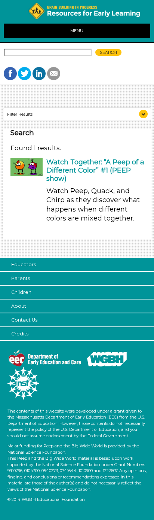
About (18, 306)
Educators (23, 264)
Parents (20, 278)
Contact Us (24, 320)
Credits (19, 334)
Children (21, 292)
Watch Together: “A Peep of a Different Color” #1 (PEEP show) (95, 170)
